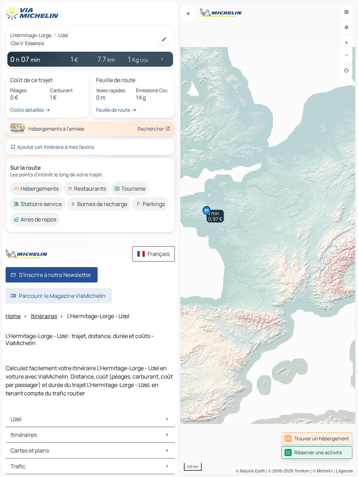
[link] (316, 438)
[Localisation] (346, 70)
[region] (267, 238)
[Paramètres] (346, 27)
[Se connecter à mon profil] (346, 12)
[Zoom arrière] (346, 55)
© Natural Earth (250, 471)
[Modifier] (164, 39)
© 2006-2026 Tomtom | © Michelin (300, 471)
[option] (36, 189)
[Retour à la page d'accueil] (34, 13)
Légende (344, 471)
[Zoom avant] (346, 42)
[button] (215, 216)
